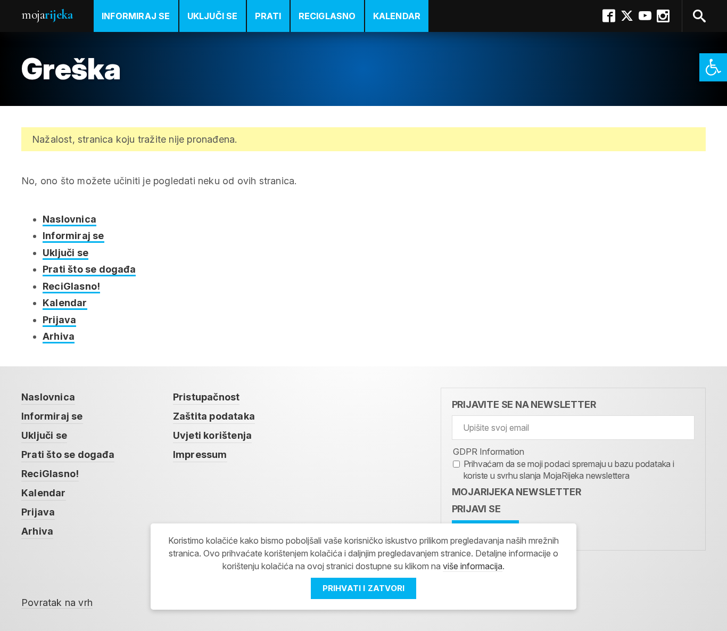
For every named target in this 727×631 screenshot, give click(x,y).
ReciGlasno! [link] (71, 286)
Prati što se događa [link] (89, 269)
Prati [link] (268, 16)
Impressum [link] (200, 454)
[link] (713, 67)
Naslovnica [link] (69, 219)
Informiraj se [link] (136, 16)
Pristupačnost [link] (206, 397)
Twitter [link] (627, 16)
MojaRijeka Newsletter (516, 491)
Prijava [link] (59, 319)
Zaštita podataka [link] (214, 416)
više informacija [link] (472, 566)
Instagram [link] (663, 16)
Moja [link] (46, 14)
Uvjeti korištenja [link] (212, 435)
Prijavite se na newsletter (524, 404)
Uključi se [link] (212, 16)
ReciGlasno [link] (327, 16)
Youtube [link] (645, 16)
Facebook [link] (608, 16)
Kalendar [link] (397, 16)
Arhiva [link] (59, 336)
